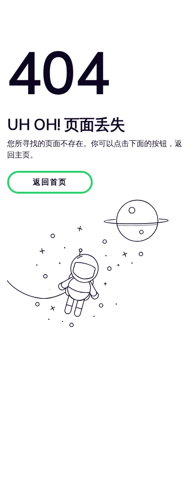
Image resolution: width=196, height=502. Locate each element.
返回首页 (50, 182)
